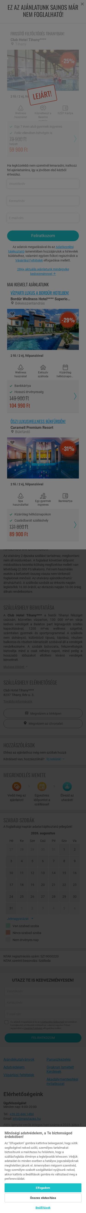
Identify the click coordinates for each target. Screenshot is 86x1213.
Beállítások (43, 1207)
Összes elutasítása (43, 1198)
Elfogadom (43, 1188)
